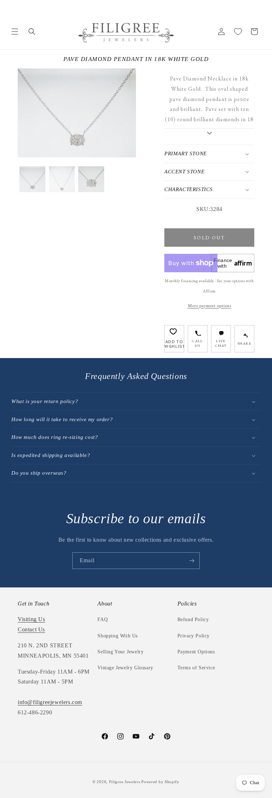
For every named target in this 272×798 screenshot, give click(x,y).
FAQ (102, 619)
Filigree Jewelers (124, 782)
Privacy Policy (193, 635)
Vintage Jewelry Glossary (125, 667)
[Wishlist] (238, 31)
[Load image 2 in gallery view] (62, 179)
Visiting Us (31, 619)
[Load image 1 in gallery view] (32, 179)
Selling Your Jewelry (120, 651)
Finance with (233, 263)
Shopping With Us (117, 635)
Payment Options (196, 651)
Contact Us (31, 629)
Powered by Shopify (160, 782)
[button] (15, 31)
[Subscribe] (191, 560)
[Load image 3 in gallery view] (91, 179)
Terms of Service (196, 667)
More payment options (209, 305)
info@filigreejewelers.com (50, 702)
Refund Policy (193, 619)
